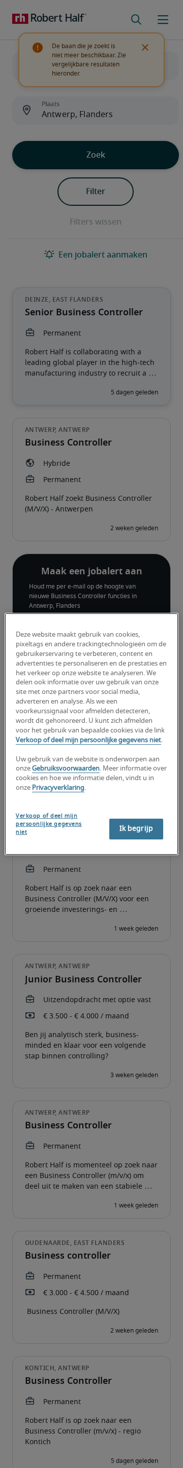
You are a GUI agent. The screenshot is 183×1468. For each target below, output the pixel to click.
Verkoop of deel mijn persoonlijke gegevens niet (88, 740)
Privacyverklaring (58, 788)
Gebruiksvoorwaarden (66, 769)
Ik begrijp (136, 828)
